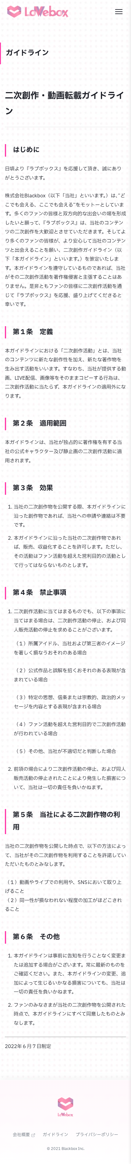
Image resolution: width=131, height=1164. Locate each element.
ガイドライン (55, 1135)
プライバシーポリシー (97, 1135)
